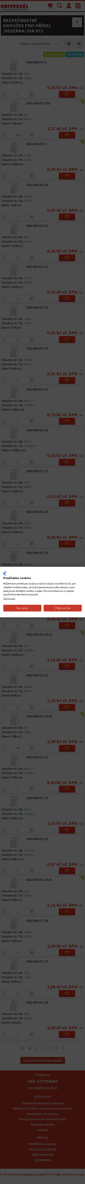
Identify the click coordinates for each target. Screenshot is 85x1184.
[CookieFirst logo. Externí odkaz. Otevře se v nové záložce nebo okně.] (5, 573)
